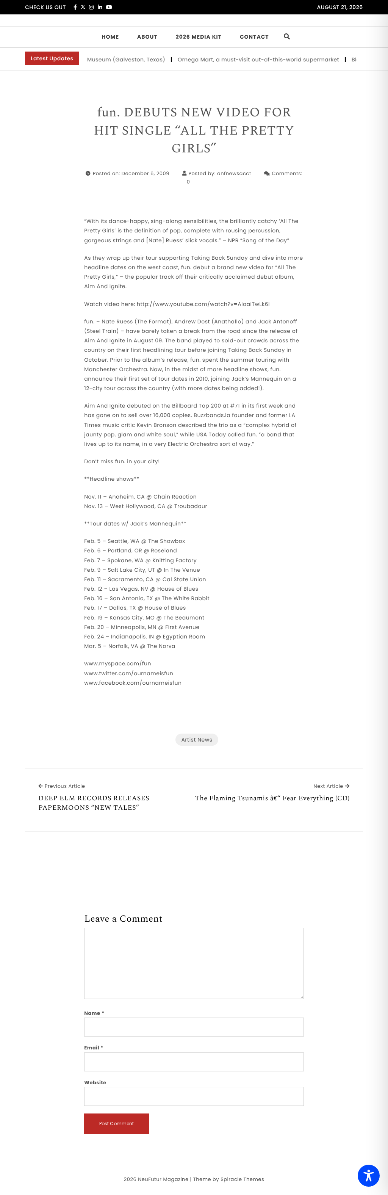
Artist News (196, 739)
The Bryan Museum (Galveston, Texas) (103, 59)
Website (95, 1082)
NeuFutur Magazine (163, 1179)
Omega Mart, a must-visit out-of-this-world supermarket (250, 59)
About (147, 37)
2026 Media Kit (199, 37)
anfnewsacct (234, 173)
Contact (254, 37)
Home (110, 37)
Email (93, 1047)
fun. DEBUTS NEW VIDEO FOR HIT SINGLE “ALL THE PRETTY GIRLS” (194, 131)
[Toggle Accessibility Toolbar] (368, 1175)
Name (94, 1013)
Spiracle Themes (242, 1179)
